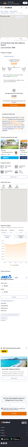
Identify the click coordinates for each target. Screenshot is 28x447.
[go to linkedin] (6, 443)
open (25, 2)
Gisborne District (4, 13)
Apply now (4, 318)
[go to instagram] (1, 443)
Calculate (14, 297)
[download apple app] (5, 439)
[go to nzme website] (24, 422)
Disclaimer (3, 320)
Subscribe (14, 413)
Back (2, 11)
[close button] (1, 3)
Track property (19, 17)
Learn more (14, 378)
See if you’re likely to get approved (10, 314)
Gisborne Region (13, 11)
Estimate (6, 11)
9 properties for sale (10, 126)
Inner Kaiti (12, 13)
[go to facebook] (4, 443)
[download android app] (15, 439)
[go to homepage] (7, 8)
